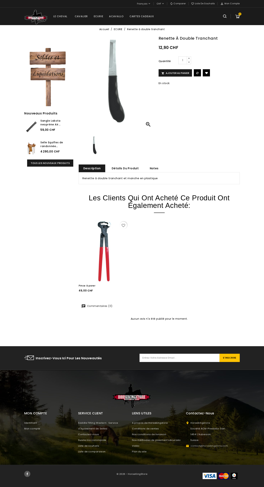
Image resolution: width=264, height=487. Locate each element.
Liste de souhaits (88, 446)
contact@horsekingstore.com (209, 446)
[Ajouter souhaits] (206, 72)
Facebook (27, 474)
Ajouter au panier (175, 73)
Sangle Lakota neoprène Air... (50, 122)
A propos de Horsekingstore (150, 423)
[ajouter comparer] (197, 72)
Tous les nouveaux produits (50, 163)
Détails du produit (125, 168)
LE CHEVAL (60, 16)
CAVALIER (81, 16)
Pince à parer (87, 285)
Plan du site (139, 451)
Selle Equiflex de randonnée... (51, 144)
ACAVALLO (116, 16)
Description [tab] (92, 168)
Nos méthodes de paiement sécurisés (156, 440)
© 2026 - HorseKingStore (132, 474)
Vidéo (136, 446)
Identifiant (30, 423)
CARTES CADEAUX (141, 16)
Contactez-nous (88, 434)
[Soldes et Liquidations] (48, 75)
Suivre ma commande (92, 440)
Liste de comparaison (92, 451)
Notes (154, 168)
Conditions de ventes (145, 428)
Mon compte (32, 428)
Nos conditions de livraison (149, 434)
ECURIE (98, 16)
